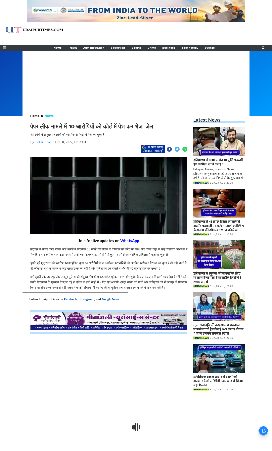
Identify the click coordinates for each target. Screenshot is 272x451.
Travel (72, 47)
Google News (110, 299)
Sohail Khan (43, 142)
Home (35, 116)
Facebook (70, 299)
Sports (136, 47)
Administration (93, 47)
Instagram (86, 299)
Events (210, 47)
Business (168, 47)
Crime (152, 47)
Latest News (206, 120)
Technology (190, 47)
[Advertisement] (136, 78)
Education (118, 47)
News (58, 47)
